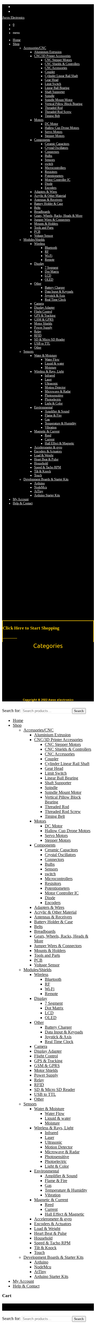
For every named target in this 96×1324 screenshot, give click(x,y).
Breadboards (42, 212)
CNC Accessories (56, 68)
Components (42, 140)
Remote (49, 259)
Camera (39, 303)
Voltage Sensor (43, 236)
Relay (37, 331)
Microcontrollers (55, 168)
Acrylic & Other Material (50, 196)
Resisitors (51, 172)
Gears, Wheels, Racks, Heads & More (58, 216)
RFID (38, 335)
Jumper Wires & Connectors (52, 220)
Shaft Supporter (55, 92)
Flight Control (43, 311)
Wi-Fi (48, 256)
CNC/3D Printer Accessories (52, 56)
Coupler (50, 72)
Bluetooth (51, 248)
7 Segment (51, 267)
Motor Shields (43, 323)
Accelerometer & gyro (48, 447)
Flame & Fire (53, 415)
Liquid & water (54, 363)
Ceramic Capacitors (57, 144)
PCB (37, 232)
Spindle (49, 96)
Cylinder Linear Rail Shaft (61, 76)
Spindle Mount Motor (59, 100)
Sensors (50, 160)
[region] (48, 561)
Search (79, 711)
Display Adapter (44, 307)
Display (39, 263)
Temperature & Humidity (60, 423)
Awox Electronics (13, 17)
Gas (47, 419)
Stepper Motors (55, 136)
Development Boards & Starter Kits (46, 479)
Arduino (39, 483)
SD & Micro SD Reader (49, 339)
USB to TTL (42, 343)
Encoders (51, 188)
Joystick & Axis (55, 295)
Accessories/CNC (34, 48)
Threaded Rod (54, 108)
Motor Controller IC (57, 180)
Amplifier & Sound (57, 411)
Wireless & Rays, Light (49, 371)
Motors (38, 120)
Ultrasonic (51, 383)
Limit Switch (53, 84)
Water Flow (52, 359)
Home (17, 40)
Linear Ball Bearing (57, 88)
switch (49, 164)
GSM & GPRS (44, 319)
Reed (48, 435)
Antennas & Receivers (48, 200)
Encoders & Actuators (48, 451)
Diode (49, 184)
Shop (16, 44)
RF (47, 252)
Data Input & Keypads (59, 291)
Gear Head (51, 80)
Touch (38, 475)
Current (49, 439)
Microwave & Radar (58, 391)
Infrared (50, 375)
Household (41, 463)
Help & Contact (26, 1286)
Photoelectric (53, 399)
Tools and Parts (44, 228)
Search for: (11, 710)
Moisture (50, 367)
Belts (37, 208)
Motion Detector (55, 387)
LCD (48, 275)
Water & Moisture (45, 355)
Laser (48, 379)
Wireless (39, 244)
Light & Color (54, 403)
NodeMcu (40, 487)
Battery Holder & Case (48, 204)
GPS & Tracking (44, 315)
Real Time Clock (55, 299)
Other (37, 283)
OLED (49, 279)
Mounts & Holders (46, 224)
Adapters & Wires (45, 192)
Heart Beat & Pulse (46, 459)
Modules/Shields (34, 240)
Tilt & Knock (42, 471)
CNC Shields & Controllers (62, 64)
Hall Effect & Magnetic (59, 443)
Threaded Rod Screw (58, 112)
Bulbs (48, 156)
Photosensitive (54, 395)
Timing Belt (52, 116)
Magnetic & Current (46, 431)
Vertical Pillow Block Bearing (63, 104)
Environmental (43, 407)
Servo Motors (53, 132)
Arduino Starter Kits (47, 495)
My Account (21, 499)
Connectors (52, 152)
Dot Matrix (52, 271)
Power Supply (43, 327)
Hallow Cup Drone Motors (62, 128)
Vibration (51, 427)
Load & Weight (43, 455)
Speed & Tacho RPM (47, 467)
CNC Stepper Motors (58, 60)
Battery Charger (55, 287)
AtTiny (38, 491)
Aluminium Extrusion (48, 52)
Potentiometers (54, 176)
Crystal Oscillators (56, 148)
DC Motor (51, 124)
